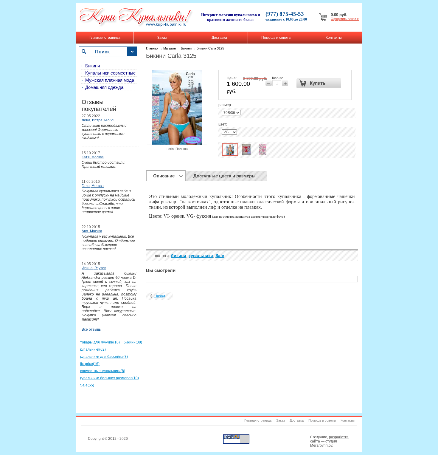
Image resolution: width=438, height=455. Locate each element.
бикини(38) (133, 342)
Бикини (186, 48)
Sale (219, 255)
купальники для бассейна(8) (104, 357)
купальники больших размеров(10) (109, 378)
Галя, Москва (93, 186)
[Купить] (318, 83)
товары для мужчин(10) (100, 342)
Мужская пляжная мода (109, 80)
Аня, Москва (92, 231)
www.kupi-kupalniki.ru (166, 24)
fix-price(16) (90, 364)
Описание (164, 175)
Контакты (334, 37)
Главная (152, 48)
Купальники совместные (110, 72)
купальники (201, 255)
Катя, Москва (93, 157)
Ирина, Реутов (94, 268)
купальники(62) (93, 349)
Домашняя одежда (104, 87)
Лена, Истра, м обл (98, 120)
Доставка (219, 37)
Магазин (169, 48)
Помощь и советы (276, 37)
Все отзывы (92, 329)
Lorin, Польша (177, 149)
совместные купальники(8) (102, 371)
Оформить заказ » (345, 19)
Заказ (162, 37)
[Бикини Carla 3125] (230, 149)
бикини (178, 255)
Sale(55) (87, 385)
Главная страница (104, 37)
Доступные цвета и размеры (224, 175)
